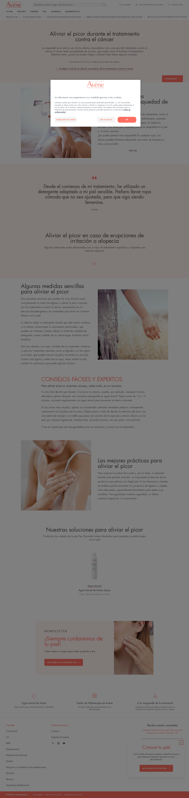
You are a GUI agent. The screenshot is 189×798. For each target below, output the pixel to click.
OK (127, 119)
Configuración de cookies (65, 119)
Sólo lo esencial (106, 119)
